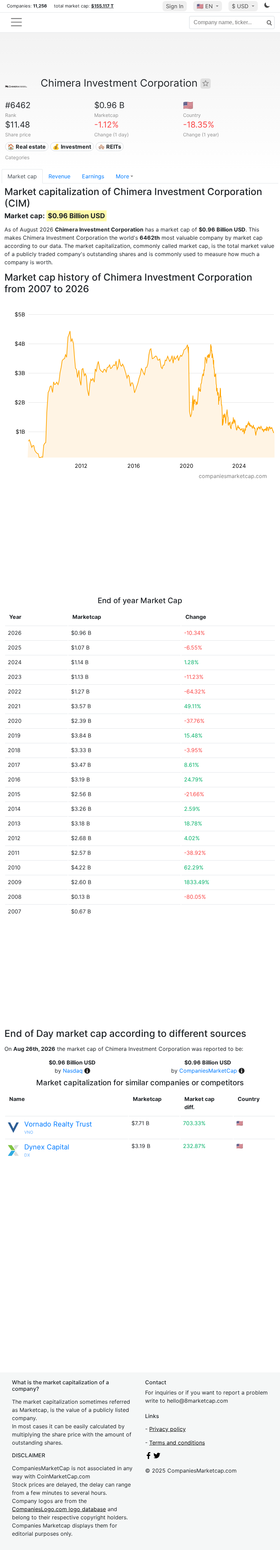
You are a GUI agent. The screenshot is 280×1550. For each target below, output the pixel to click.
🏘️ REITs (109, 146)
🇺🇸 (205, 6)
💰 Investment (72, 146)
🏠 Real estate (27, 146)
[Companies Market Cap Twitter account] (157, 1457)
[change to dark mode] (267, 6)
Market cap (22, 176)
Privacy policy (167, 1429)
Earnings (93, 176)
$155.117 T (102, 6)
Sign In (174, 6)
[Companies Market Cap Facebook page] (148, 1457)
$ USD (241, 6)
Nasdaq (73, 1070)
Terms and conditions (177, 1442)
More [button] (122, 176)
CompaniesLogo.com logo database (59, 1509)
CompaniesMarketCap (208, 1070)
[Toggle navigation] (16, 22)
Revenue (59, 176)
